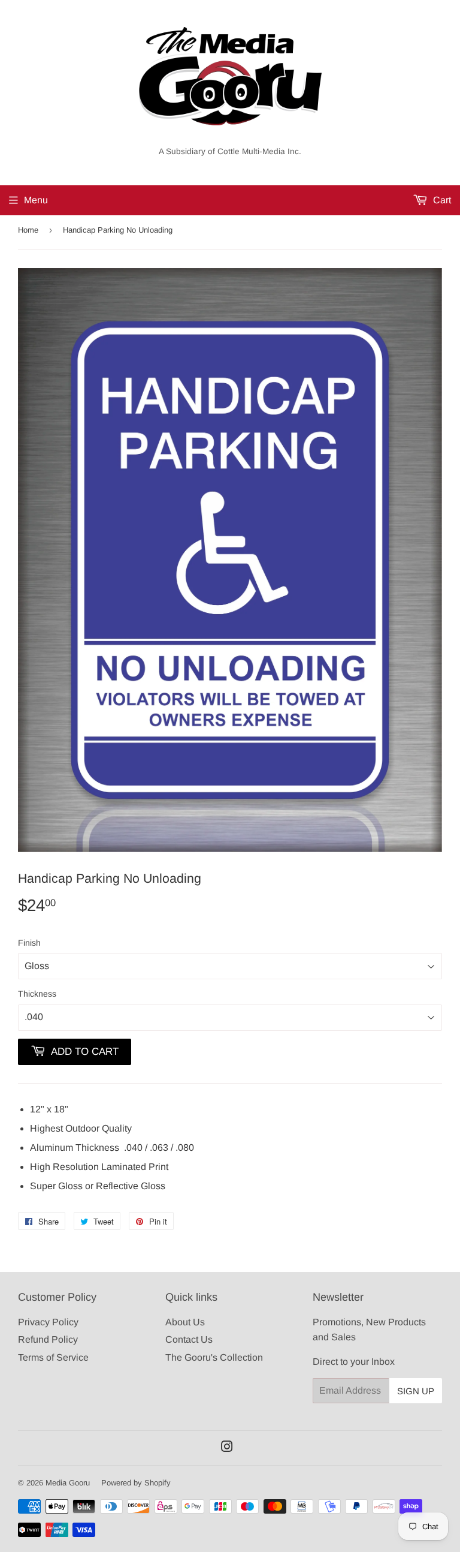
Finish (29, 943)
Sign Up (415, 1391)
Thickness (37, 993)
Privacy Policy (48, 1322)
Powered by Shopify (136, 1482)
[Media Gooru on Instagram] (227, 1448)
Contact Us (189, 1339)
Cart (441, 200)
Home (28, 229)
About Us (185, 1322)
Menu (36, 200)
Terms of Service (53, 1357)
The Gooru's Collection (214, 1357)
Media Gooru (68, 1482)
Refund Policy (48, 1339)
